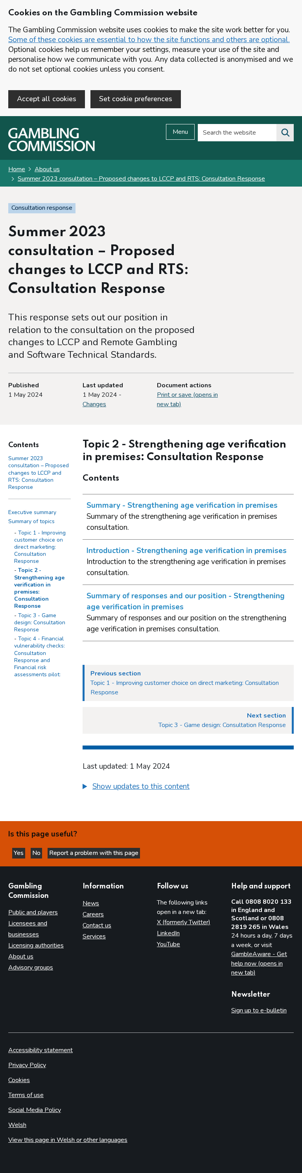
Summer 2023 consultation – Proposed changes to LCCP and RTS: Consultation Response (141, 178)
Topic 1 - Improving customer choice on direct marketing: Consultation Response (40, 547)
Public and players (33, 912)
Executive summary (32, 512)
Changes (94, 404)
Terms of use (26, 1095)
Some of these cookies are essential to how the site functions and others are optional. (149, 40)
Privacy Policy (27, 1065)
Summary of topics (31, 521)
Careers (93, 914)
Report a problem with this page (93, 853)
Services (94, 936)
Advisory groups (30, 967)
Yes (19, 853)
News (91, 903)
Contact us (97, 925)
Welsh (17, 1125)
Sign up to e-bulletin (259, 1010)
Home (16, 169)
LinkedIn (168, 933)
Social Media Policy (34, 1110)
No (37, 853)
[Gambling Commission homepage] (51, 149)
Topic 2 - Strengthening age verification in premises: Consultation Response (39, 588)
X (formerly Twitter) (183, 922)
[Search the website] (285, 132)
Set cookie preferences (135, 99)
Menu (180, 132)
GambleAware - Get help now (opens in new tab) (259, 963)
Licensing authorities (36, 945)
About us (47, 169)
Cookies (19, 1080)
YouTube (168, 944)
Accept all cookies (46, 99)
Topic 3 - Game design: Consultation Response (39, 622)
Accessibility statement (40, 1050)
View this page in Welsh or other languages (67, 1140)
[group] (188, 788)
